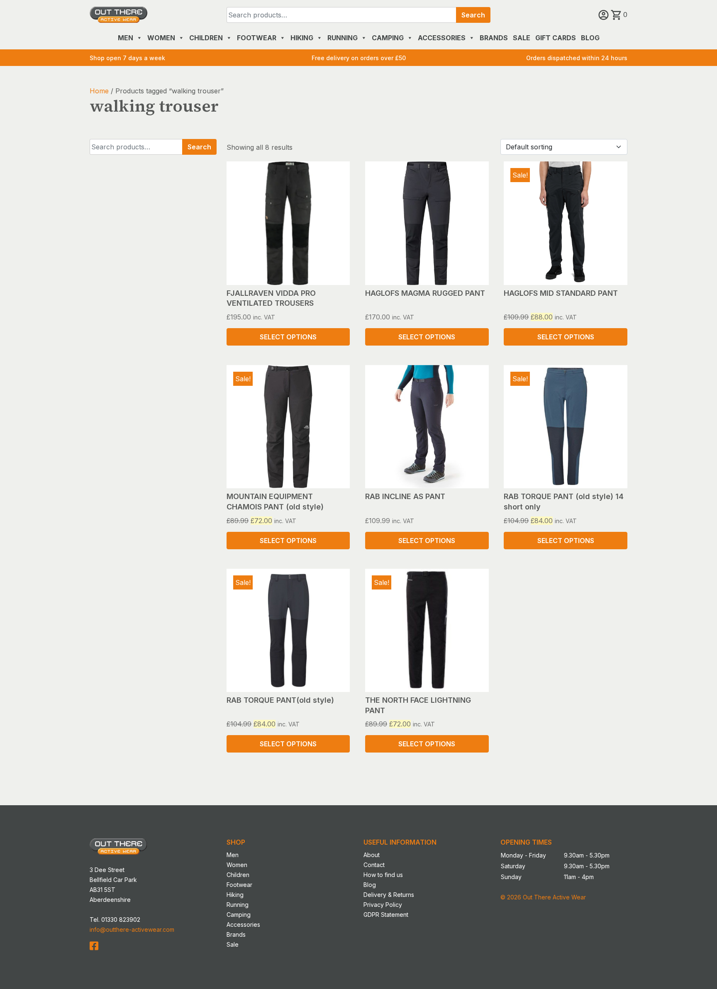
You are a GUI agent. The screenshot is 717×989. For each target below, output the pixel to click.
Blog (590, 38)
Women (161, 38)
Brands (494, 38)
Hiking (301, 38)
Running (342, 38)
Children (206, 38)
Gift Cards (555, 38)
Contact (374, 864)
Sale (521, 38)
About (371, 854)
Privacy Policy (382, 904)
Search (473, 15)
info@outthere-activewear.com (132, 929)
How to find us (383, 874)
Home (99, 91)
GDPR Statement (385, 914)
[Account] (604, 14)
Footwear (256, 38)
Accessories (442, 38)
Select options (288, 337)
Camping (388, 38)
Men (125, 38)
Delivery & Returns (388, 894)
